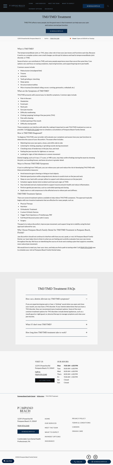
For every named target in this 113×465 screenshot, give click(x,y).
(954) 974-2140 (54, 38)
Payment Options (35, 9)
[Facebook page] (89, 457)
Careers (75, 427)
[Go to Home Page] (17, 6)
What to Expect (68, 3)
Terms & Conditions (81, 423)
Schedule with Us (93, 6)
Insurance (49, 9)
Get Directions (44, 380)
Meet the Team (53, 3)
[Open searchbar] (108, 6)
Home (31, 3)
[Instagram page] (95, 457)
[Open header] (5, 6)
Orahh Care (77, 431)
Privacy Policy (79, 418)
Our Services (41, 3)
